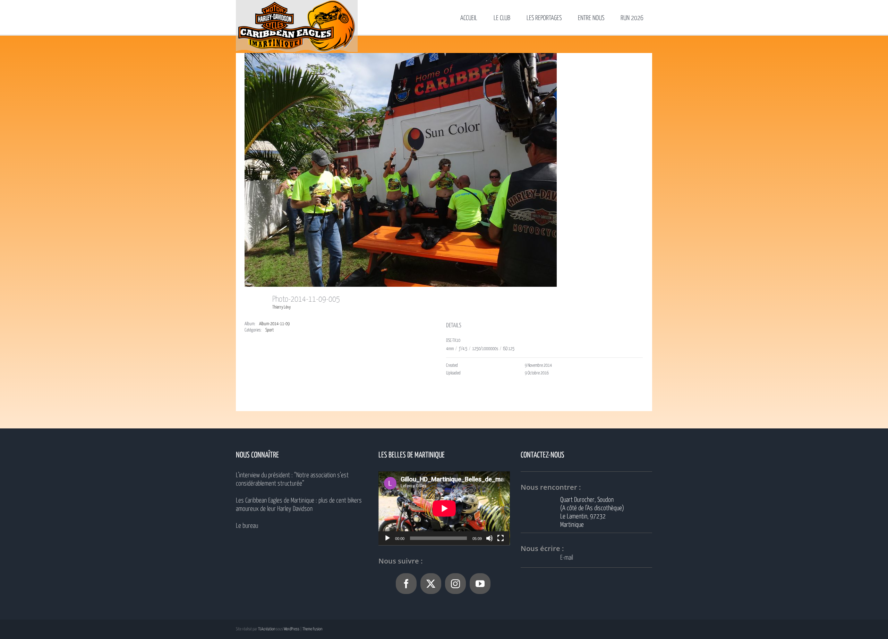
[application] (444, 508)
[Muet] (489, 538)
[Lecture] (387, 538)
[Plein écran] (500, 538)
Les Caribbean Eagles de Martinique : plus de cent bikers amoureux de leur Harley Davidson (299, 504)
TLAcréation (266, 629)
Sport (269, 330)
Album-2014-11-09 (274, 324)
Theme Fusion (312, 629)
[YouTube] (480, 583)
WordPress (291, 629)
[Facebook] (406, 583)
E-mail (566, 557)
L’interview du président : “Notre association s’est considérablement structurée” (292, 479)
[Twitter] (430, 583)
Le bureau (247, 526)
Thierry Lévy (281, 307)
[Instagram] (455, 583)
